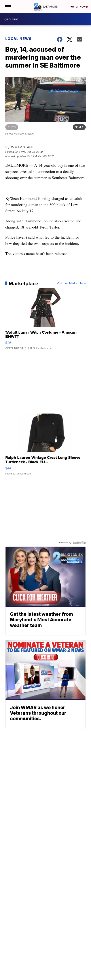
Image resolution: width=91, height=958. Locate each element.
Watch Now (78, 7)
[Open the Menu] (7, 6)
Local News (18, 38)
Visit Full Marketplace (71, 283)
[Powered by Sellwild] (79, 542)
